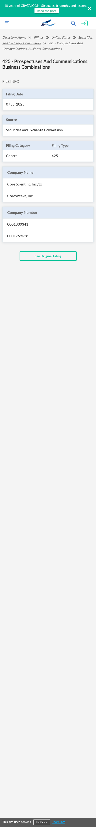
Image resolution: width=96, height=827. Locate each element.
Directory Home (14, 37)
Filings (38, 37)
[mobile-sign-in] (84, 23)
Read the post (46, 11)
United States (60, 37)
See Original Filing (48, 256)
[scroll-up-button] (88, 809)
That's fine (42, 822)
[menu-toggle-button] (6, 23)
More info (58, 822)
